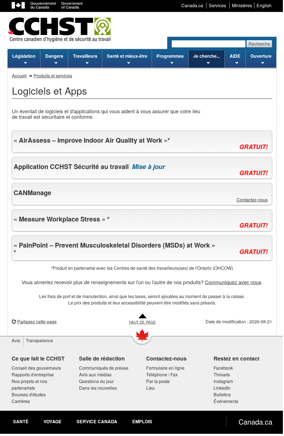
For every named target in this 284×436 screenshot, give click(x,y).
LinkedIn (219, 388)
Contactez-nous (250, 199)
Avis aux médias (93, 374)
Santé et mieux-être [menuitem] (127, 56)
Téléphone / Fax (160, 374)
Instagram (221, 381)
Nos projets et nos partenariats (27, 384)
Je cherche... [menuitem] (206, 56)
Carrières (19, 401)
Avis (14, 340)
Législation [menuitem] (24, 56)
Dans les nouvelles (96, 388)
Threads (219, 374)
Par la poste (156, 381)
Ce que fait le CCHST (36, 358)
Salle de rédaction (100, 358)
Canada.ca (253, 422)
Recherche (259, 44)
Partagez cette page (35, 321)
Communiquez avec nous (231, 282)
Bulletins (220, 394)
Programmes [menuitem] (170, 56)
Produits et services (53, 75)
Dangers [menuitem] (54, 56)
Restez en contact (234, 358)
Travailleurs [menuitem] (85, 56)
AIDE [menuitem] (235, 56)
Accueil (19, 75)
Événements (223, 401)
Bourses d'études (27, 394)
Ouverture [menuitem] (261, 56)
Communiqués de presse (101, 368)
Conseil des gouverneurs (34, 368)
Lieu (148, 388)
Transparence (37, 340)
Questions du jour (94, 381)
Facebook (221, 368)
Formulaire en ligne (163, 368)
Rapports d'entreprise (31, 374)
